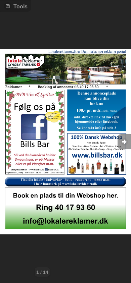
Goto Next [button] (124, 141)
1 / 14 (42, 272)
